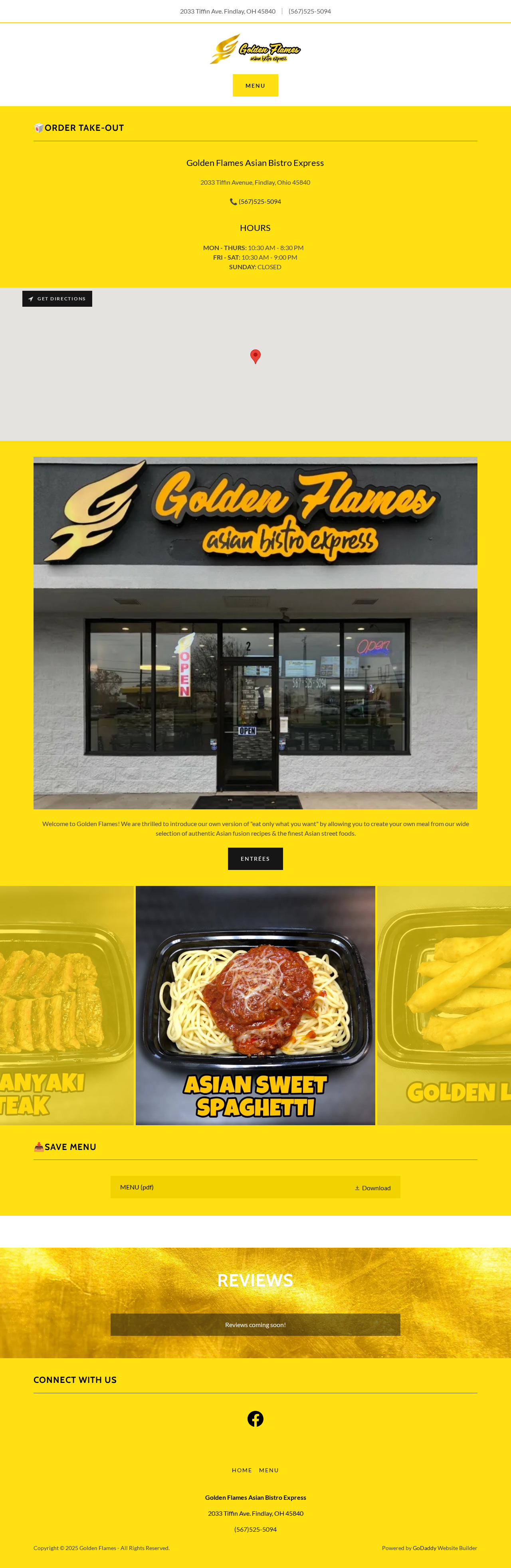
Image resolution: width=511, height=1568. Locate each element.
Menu (255, 85)
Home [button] (242, 1470)
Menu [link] (269, 1470)
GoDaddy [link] (424, 1547)
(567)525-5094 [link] (310, 11)
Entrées (255, 858)
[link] (255, 47)
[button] (372, 1187)
